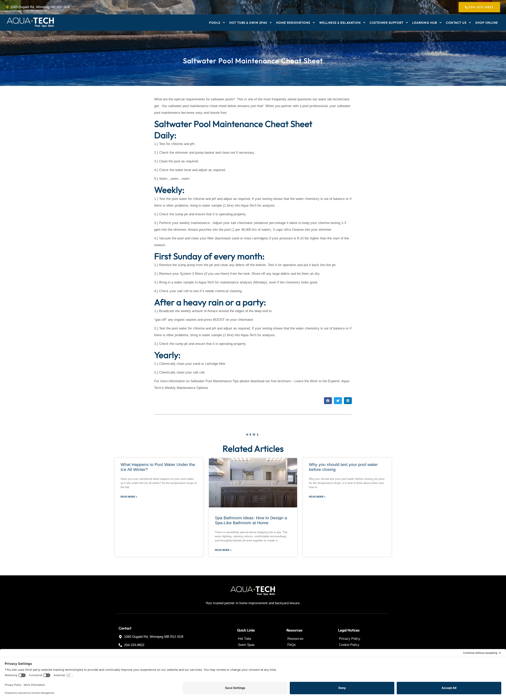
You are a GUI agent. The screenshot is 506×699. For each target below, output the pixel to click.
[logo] (30, 22)
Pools (214, 22)
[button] (328, 400)
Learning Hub (424, 22)
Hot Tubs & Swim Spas (248, 22)
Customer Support (386, 22)
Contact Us (456, 22)
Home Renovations (293, 22)
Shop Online (486, 22)
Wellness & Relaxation (340, 22)
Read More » (129, 496)
